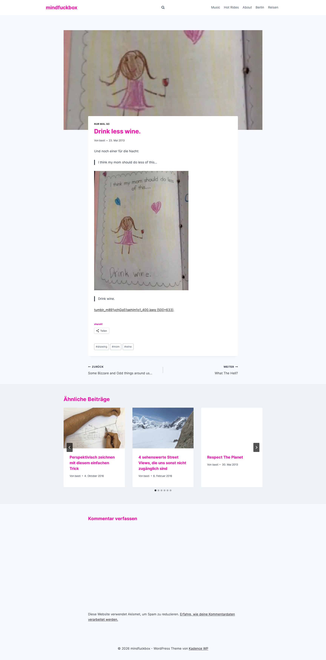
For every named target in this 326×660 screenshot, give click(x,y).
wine (128, 346)
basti (102, 140)
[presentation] (94, 428)
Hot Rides (231, 7)
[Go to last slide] (70, 447)
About (247, 7)
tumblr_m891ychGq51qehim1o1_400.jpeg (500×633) (133, 310)
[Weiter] (256, 447)
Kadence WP (198, 648)
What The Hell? (226, 370)
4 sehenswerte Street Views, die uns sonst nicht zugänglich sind (162, 463)
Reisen (273, 7)
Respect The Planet (225, 457)
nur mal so (102, 124)
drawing (101, 346)
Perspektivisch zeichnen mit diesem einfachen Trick (93, 463)
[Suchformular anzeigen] (163, 7)
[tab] (155, 490)
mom (116, 346)
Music (215, 7)
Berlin (260, 7)
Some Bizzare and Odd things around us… (120, 370)
